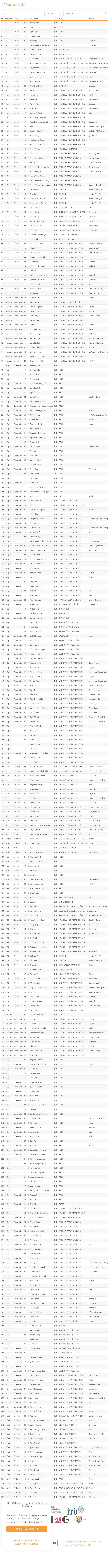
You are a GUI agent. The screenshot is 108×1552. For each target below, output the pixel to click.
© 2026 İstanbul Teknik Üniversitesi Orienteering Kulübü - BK (83, 1543)
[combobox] (54, 13)
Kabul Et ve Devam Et (27, 1528)
